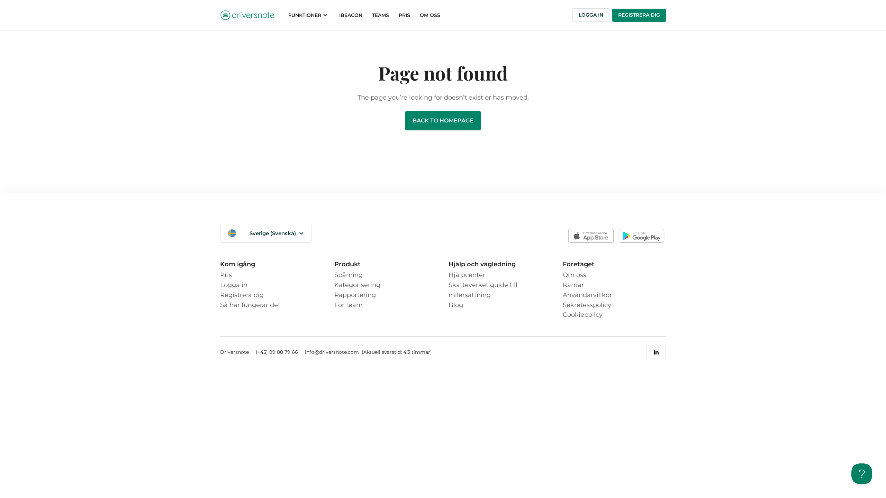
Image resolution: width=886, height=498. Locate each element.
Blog (456, 305)
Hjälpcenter (467, 275)
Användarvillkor (587, 295)
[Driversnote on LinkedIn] (656, 352)
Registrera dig (639, 15)
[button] (309, 15)
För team (348, 305)
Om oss (574, 275)
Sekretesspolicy (587, 305)
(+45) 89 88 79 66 (277, 352)
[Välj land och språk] (232, 233)
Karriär (573, 285)
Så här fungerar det (250, 305)
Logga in (591, 15)
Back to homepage (443, 120)
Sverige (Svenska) (273, 233)
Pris (226, 275)
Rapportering (355, 295)
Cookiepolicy (583, 315)
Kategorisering (357, 285)
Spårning (348, 275)
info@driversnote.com (332, 352)
